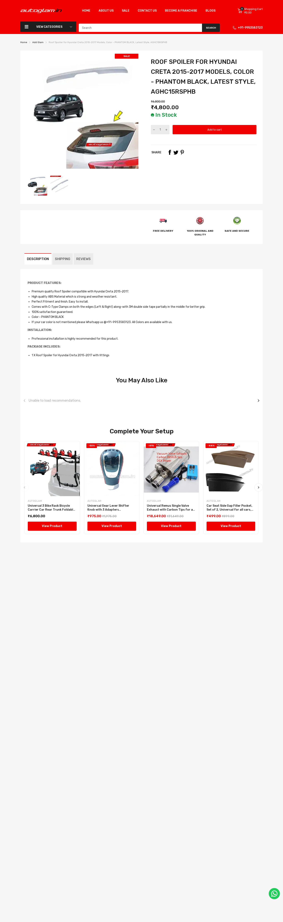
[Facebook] (169, 152)
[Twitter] (175, 152)
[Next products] (258, 400)
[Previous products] (24, 400)
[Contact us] (274, 893)
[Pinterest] (182, 152)
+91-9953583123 (250, 27)
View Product (52, 526)
